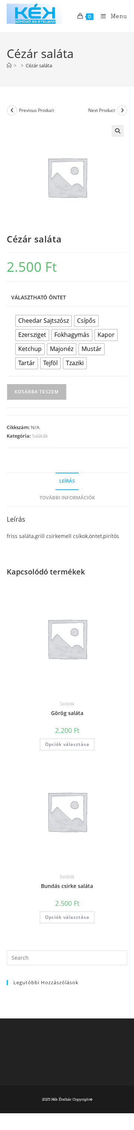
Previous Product (36, 110)
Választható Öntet (38, 297)
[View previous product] (12, 110)
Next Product (101, 110)
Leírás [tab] (67, 481)
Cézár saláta (39, 65)
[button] (118, 131)
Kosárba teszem (37, 392)
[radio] (43, 320)
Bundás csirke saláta (67, 885)
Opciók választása (67, 744)
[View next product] (122, 110)
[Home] (9, 65)
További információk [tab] (67, 498)
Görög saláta (67, 713)
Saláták (40, 435)
